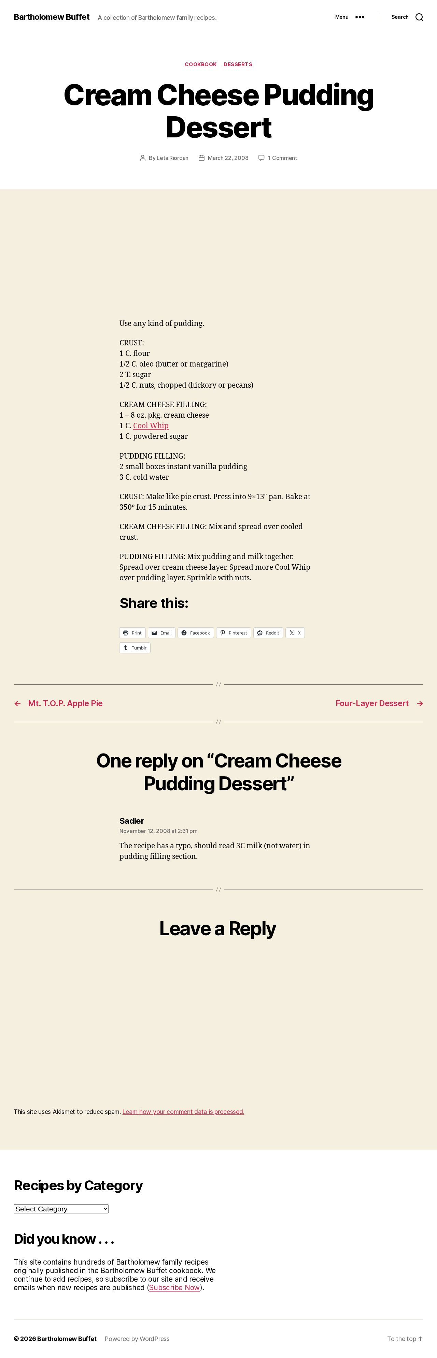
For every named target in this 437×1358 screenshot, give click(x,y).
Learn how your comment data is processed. (183, 1111)
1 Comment (282, 157)
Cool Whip (151, 426)
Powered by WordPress (137, 1338)
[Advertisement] (218, 240)
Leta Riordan (172, 157)
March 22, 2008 (228, 157)
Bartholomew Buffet (51, 17)
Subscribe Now (174, 1287)
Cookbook (201, 64)
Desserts (238, 64)
